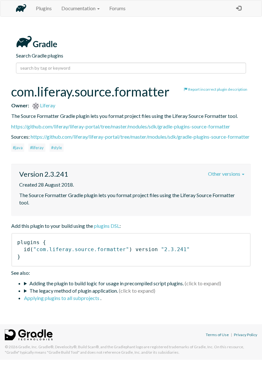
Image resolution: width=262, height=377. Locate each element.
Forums (117, 8)
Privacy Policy (245, 334)
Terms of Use (217, 334)
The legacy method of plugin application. (73, 291)
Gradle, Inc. (28, 346)
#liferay (37, 147)
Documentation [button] (78, 8)
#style (56, 147)
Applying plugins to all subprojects (62, 298)
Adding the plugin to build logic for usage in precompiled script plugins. (106, 283)
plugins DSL (106, 226)
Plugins (44, 8)
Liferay (47, 105)
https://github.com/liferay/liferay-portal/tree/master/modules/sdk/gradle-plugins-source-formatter (120, 126)
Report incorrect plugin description (217, 89)
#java (18, 147)
